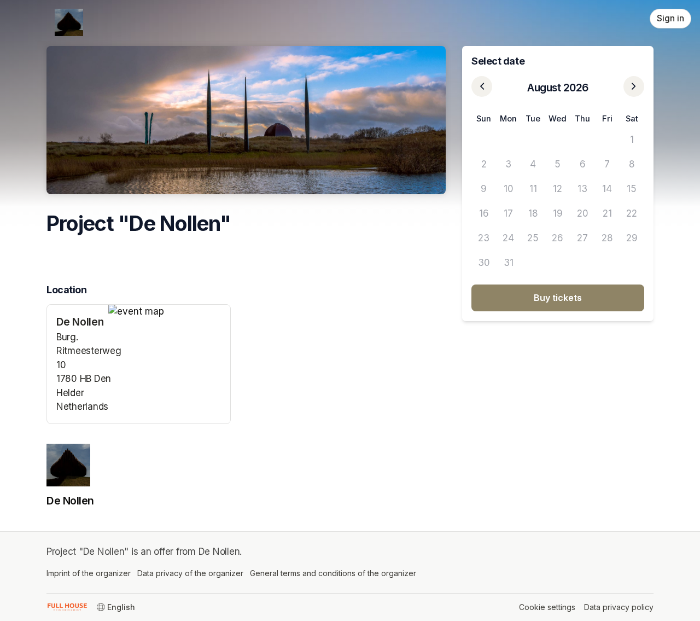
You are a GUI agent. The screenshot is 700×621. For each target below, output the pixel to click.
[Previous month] (481, 86)
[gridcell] (483, 140)
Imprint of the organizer (88, 573)
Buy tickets (558, 297)
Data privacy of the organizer (190, 573)
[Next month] (633, 86)
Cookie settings (547, 607)
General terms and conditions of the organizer (333, 573)
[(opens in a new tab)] (169, 312)
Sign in (670, 18)
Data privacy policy (619, 607)
